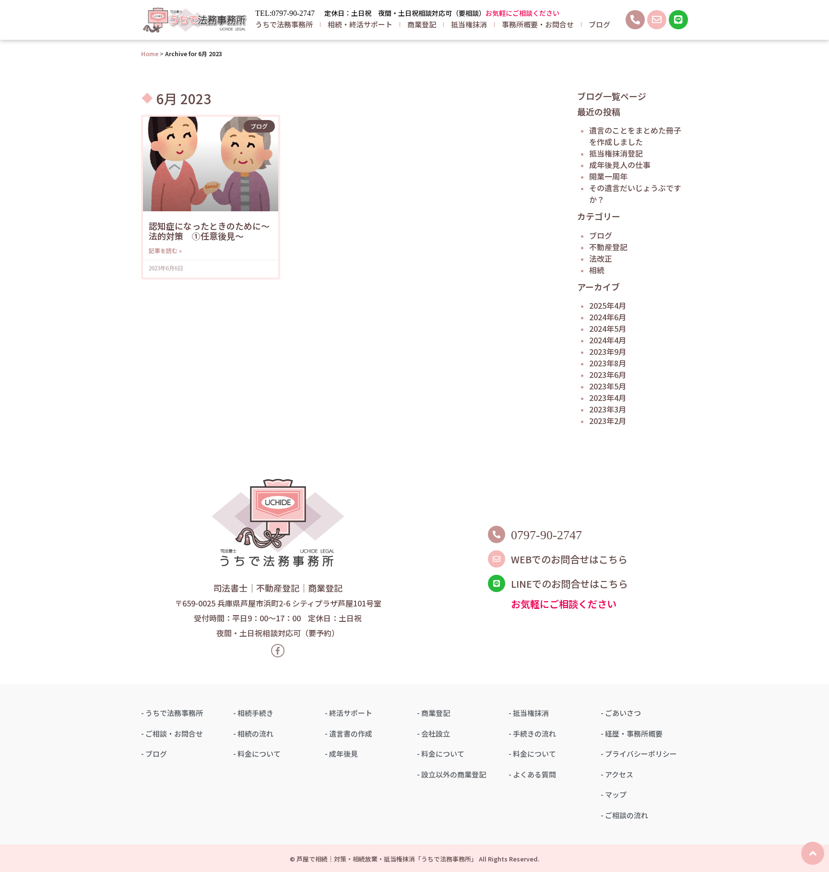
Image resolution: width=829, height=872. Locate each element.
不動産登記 (608, 247)
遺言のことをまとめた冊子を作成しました (635, 135)
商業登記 (421, 24)
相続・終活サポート (360, 24)
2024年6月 (607, 317)
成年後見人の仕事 (620, 164)
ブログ (599, 24)
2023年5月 (607, 386)
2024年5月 (607, 328)
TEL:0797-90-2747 (285, 13)
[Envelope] (656, 19)
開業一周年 (608, 176)
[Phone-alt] (635, 19)
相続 (596, 270)
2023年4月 (607, 397)
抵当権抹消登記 (616, 153)
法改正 (600, 258)
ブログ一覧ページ (611, 96)
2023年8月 (607, 363)
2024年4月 (607, 340)
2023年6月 (607, 374)
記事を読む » (165, 250)
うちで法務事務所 (284, 24)
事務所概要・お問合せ (538, 24)
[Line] (678, 19)
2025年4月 (607, 305)
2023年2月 (607, 420)
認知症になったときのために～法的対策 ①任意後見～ (209, 230)
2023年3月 (607, 409)
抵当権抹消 (469, 24)
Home (149, 53)
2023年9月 (607, 351)
